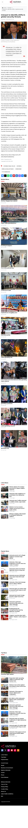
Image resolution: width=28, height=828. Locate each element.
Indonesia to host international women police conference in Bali (13, 289)
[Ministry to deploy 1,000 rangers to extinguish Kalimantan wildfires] (4, 515)
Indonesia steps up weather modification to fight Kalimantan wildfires (17, 720)
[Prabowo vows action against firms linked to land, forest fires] (4, 687)
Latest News (4, 482)
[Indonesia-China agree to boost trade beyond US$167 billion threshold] (4, 734)
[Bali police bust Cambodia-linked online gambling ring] (14, 438)
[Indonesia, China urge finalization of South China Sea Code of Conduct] (4, 564)
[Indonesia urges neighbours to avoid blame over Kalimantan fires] (4, 495)
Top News (4, 652)
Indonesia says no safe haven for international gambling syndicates (14, 402)
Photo (2, 775)
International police (9, 166)
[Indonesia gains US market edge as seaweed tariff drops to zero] (4, 590)
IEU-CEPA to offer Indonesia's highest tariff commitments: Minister (17, 700)
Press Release (4, 777)
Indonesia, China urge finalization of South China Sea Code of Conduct (17, 563)
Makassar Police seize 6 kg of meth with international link (12, 334)
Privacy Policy (4, 786)
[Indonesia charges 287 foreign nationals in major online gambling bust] (14, 213)
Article (2, 772)
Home (5, 7)
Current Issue (4, 763)
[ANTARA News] (15, 1)
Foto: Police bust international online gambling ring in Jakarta (14, 380)
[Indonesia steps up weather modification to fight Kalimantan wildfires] (4, 720)
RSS (2, 796)
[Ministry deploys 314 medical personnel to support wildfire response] (4, 488)
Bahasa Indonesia (5, 782)
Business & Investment (7, 767)
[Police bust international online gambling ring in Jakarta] (14, 370)
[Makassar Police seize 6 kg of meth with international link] (14, 325)
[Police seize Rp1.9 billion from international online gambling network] (14, 416)
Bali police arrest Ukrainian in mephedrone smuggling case (9, 312)
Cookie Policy (4, 789)
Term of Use (4, 784)
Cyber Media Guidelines (7, 793)
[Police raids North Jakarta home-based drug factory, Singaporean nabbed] (14, 191)
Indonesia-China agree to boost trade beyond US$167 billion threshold (17, 733)
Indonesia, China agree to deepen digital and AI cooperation (16, 693)
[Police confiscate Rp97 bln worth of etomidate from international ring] (14, 258)
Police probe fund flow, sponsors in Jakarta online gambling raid (13, 356)
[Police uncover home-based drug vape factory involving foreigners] (14, 236)
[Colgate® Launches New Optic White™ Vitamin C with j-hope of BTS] (4, 617)
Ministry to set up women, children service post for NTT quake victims (17, 508)
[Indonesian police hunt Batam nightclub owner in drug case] (4, 570)
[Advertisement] (14, 466)
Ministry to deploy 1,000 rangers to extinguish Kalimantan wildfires (17, 515)
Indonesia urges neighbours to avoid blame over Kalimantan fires (17, 495)
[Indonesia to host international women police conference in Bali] (14, 280)
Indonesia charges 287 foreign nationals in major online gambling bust (13, 222)
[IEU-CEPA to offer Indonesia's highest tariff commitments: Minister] (4, 700)
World (9, 7)
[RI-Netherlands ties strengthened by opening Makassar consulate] (4, 610)
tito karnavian (6, 171)
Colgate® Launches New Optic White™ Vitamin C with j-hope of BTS (17, 617)
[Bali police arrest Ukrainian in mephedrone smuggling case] (14, 303)
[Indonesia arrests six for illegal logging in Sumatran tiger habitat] (4, 557)
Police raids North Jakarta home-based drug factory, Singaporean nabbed (13, 200)
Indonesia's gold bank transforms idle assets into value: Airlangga (16, 603)
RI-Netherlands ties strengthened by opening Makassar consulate (16, 610)
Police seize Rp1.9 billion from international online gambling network (13, 425)
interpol (19, 166)
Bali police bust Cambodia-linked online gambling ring (12, 447)
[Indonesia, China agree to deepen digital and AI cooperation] (4, 693)
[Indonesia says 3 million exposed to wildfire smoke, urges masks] (4, 502)
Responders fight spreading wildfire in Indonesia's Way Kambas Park (16, 679)
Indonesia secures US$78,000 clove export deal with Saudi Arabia (17, 577)
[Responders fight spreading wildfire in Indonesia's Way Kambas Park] (4, 680)
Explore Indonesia (5, 770)
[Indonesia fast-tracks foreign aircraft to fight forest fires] (4, 597)
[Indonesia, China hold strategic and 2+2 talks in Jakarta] (4, 584)
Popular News (5, 551)
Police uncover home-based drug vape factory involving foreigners (14, 245)
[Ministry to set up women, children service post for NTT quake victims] (4, 509)
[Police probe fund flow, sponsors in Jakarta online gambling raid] (14, 347)
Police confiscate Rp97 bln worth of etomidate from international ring (14, 267)
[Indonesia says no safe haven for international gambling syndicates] (14, 394)
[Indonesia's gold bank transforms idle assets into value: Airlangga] (4, 603)
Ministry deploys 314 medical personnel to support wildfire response (17, 488)
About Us (3, 791)
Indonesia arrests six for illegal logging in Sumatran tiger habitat (17, 557)
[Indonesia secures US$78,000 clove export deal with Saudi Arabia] (4, 577)
